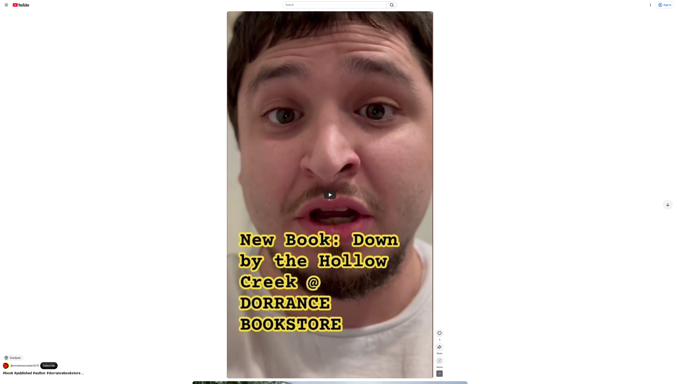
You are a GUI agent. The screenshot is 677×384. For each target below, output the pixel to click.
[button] (6, 365)
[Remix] (439, 360)
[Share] (439, 347)
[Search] (391, 4)
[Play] (330, 195)
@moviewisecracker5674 (25, 365)
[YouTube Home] (21, 5)
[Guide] (6, 5)
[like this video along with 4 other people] (439, 333)
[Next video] (668, 205)
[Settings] (650, 5)
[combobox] (335, 5)
